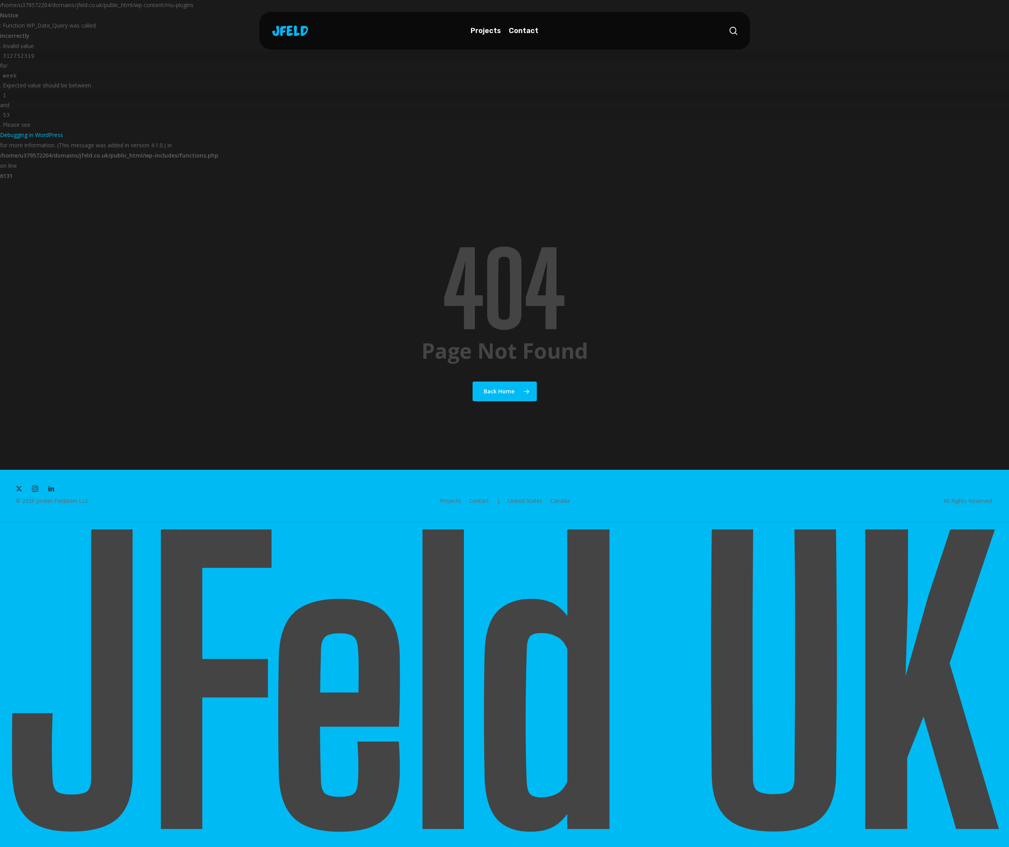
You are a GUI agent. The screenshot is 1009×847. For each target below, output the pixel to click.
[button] (450, 501)
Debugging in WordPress (31, 135)
